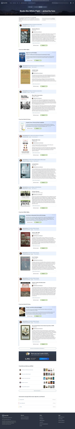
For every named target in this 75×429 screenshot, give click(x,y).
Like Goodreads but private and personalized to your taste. (40, 0)
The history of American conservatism (27, 369)
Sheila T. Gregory (40, 192)
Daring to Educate (35, 191)
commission (53, 18)
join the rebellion (53, 19)
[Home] (4, 3)
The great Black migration (25, 386)
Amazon (43, 45)
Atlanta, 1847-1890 (36, 232)
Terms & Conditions (61, 420)
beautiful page (36, 354)
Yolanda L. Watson (35, 192)
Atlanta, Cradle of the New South (38, 282)
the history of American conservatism (35, 24)
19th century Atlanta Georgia (33, 228)
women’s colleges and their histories (34, 187)
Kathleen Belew (35, 141)
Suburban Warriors (36, 28)
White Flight (28, 18)
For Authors (41, 418)
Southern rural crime (25, 382)
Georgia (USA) (22, 399)
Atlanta (21, 406)
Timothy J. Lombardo (36, 96)
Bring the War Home (36, 139)
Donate (41, 425)
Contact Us (41, 422)
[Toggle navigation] (73, 3)
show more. (27, 58)
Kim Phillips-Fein (35, 71)
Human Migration (22, 403)
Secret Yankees (35, 257)
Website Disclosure (61, 422)
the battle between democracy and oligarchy (36, 65)
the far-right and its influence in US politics (35, 135)
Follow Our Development (25, 418)
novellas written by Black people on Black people (36, 159)
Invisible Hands (35, 70)
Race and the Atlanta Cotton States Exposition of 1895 (43, 325)
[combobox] (60, 3)
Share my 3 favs (44, 358)
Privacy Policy (60, 418)
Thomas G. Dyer (35, 258)
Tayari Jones (34, 165)
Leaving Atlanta (35, 164)
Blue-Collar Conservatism (37, 95)
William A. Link (35, 283)
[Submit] (52, 3)
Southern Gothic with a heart (26, 378)
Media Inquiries (42, 420)
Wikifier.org (9, 419)
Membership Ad (54, 52)
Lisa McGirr (34, 30)
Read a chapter (36, 45)
